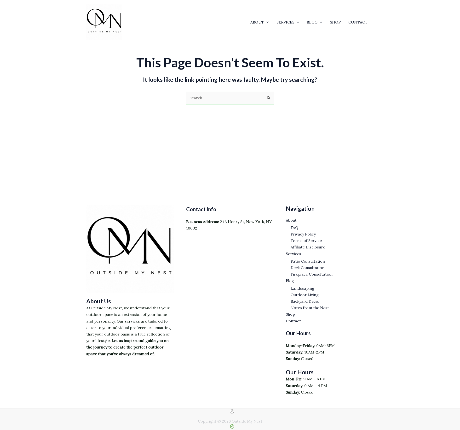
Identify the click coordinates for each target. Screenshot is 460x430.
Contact (358, 22)
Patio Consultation (308, 261)
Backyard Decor (305, 301)
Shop (335, 22)
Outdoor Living (305, 294)
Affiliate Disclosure (308, 247)
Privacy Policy (303, 234)
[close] (232, 411)
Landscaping (302, 288)
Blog (312, 22)
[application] (266, 22)
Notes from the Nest (310, 307)
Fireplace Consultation (312, 274)
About (257, 22)
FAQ (294, 227)
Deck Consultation (307, 267)
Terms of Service (306, 240)
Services (285, 22)
